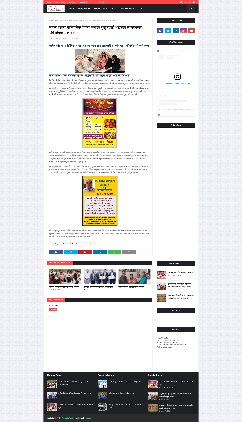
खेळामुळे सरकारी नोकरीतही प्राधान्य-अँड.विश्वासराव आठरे (126, 406)
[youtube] (191, 30)
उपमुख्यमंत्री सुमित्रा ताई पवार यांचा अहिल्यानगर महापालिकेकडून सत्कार (179, 285)
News (85, 244)
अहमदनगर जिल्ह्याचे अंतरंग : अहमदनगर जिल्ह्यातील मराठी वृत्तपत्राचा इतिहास (181, 296)
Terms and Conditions (98, 2)
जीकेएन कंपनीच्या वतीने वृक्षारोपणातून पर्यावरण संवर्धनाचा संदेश (64, 288)
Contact (63, 2)
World (92, 244)
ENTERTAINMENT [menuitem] (126, 8)
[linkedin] (176, 30)
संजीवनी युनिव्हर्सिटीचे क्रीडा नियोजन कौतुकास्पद (125, 382)
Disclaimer (72, 2)
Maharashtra (74, 244)
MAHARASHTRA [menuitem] (100, 8)
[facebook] (181, 2)
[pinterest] (193, 2)
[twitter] (185, 2)
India (65, 244)
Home (49, 2)
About (56, 2)
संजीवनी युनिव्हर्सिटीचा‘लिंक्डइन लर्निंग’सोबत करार (98, 288)
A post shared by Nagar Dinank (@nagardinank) (178, 110)
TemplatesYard (67, 418)
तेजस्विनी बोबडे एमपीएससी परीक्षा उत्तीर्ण (131, 287)
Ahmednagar (59, 20)
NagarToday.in (56, 38)
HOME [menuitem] (71, 8)
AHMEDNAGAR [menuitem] (84, 8)
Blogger (88, 418)
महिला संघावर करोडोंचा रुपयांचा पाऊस (121, 393)
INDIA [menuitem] (113, 8)
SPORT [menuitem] (140, 8)
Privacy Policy (83, 2)
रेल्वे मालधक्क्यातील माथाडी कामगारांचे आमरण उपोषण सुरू (180, 273)
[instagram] (189, 2)
